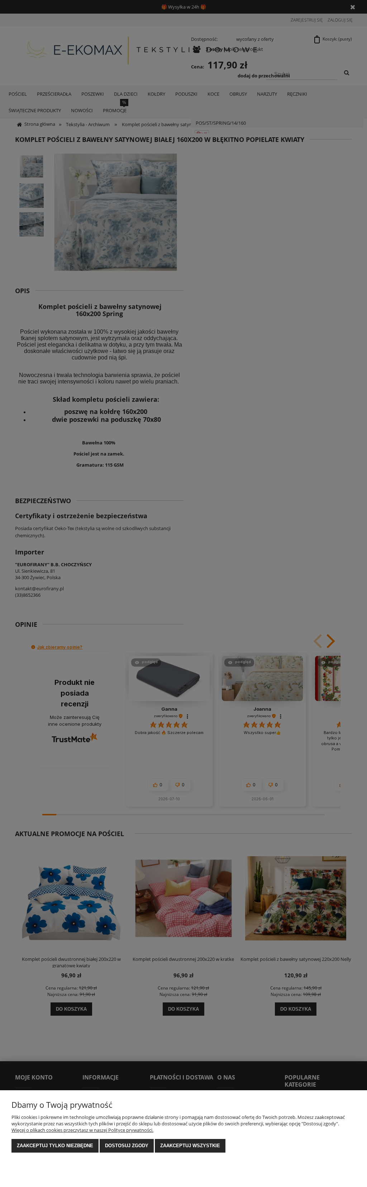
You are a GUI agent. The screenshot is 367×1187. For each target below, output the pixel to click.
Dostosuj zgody (126, 1145)
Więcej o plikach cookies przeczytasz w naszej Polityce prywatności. (82, 1130)
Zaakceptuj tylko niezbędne (55, 1145)
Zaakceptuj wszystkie (190, 1145)
